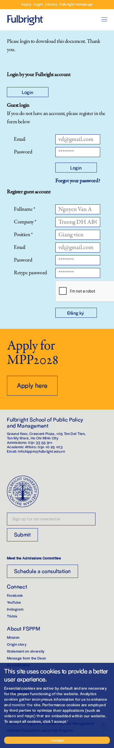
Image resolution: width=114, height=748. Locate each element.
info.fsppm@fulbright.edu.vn (41, 451)
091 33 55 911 (40, 442)
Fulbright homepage (76, 4)
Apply (26, 4)
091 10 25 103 (50, 446)
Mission (13, 637)
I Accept (57, 740)
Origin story (16, 644)
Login (38, 4)
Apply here (32, 385)
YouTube (14, 602)
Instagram (15, 609)
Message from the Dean (26, 658)
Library (51, 4)
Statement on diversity (26, 651)
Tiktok (12, 616)
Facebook (15, 595)
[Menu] (104, 19)
